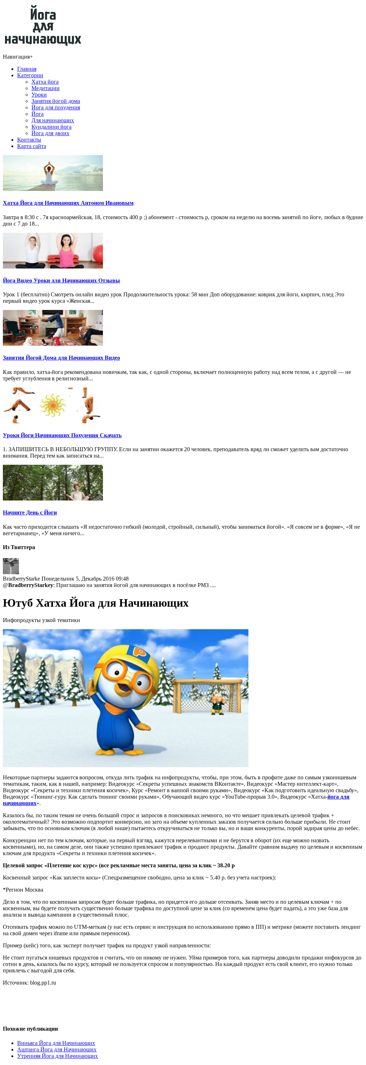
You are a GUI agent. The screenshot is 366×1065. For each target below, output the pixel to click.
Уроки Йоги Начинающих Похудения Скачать (62, 435)
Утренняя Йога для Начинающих (57, 1056)
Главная (26, 69)
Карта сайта (31, 146)
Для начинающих (52, 120)
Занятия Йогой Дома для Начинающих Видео (61, 358)
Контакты (29, 140)
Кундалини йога (51, 127)
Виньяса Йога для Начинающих (56, 1043)
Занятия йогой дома (55, 101)
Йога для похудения (55, 107)
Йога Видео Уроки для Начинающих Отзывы (61, 280)
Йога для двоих (50, 133)
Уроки (39, 95)
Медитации (45, 88)
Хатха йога (45, 82)
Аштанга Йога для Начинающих (57, 1049)
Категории (30, 75)
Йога (37, 114)
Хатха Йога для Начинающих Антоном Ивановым (68, 203)
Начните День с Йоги (30, 512)
